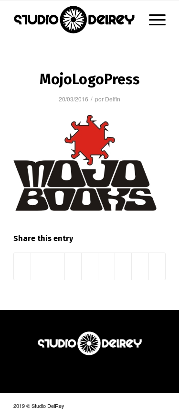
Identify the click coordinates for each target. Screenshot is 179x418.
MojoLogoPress (90, 79)
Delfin (112, 99)
